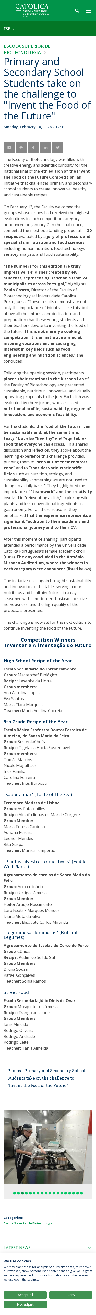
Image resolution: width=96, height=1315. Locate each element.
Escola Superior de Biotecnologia (28, 1223)
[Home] (34, 10)
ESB (7, 29)
